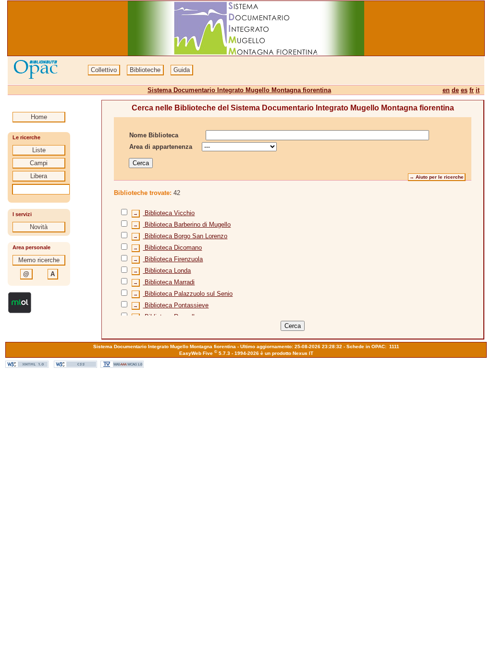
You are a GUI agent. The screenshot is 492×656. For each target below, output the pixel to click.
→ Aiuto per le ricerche (436, 177)
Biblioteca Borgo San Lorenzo (185, 236)
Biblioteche (145, 69)
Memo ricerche (39, 260)
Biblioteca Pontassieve (176, 305)
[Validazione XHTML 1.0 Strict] (27, 365)
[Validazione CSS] (75, 365)
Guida (181, 69)
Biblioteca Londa (167, 270)
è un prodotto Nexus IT (286, 353)
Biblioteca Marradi (169, 282)
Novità (39, 227)
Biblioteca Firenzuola (173, 259)
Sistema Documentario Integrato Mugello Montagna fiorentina (239, 90)
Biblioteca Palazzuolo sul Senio (188, 293)
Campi (38, 163)
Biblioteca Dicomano (172, 247)
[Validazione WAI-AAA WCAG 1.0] (122, 365)
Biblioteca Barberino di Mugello (187, 224)
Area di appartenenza (160, 146)
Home (39, 117)
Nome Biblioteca (153, 135)
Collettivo (104, 69)
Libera (38, 176)
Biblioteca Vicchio (169, 213)
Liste (39, 150)
